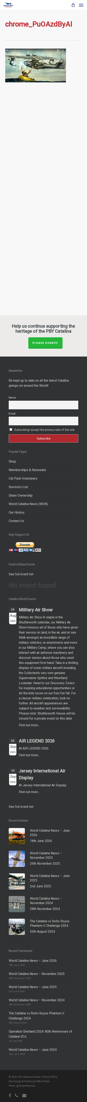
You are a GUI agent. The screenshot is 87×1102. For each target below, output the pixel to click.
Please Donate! (45, 343)
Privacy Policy (49, 1077)
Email (12, 414)
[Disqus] (43, 147)
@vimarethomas (25, 1086)
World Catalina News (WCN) (28, 504)
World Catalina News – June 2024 (33, 1049)
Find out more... (29, 725)
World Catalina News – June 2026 (33, 960)
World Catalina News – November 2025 (37, 973)
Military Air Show (36, 610)
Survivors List (18, 487)
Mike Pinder (43, 1081)
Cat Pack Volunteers (23, 478)
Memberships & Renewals (27, 470)
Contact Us (16, 521)
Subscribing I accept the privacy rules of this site (44, 430)
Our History (16, 512)
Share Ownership (21, 495)
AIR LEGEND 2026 (37, 741)
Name (12, 398)
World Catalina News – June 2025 (33, 987)
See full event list (21, 574)
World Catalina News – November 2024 (37, 1000)
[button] (81, 5)
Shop (12, 461)
